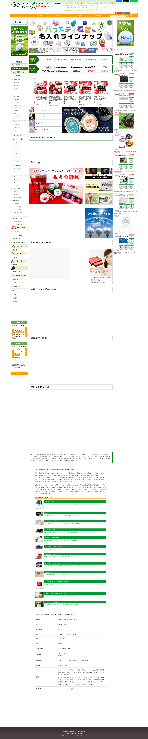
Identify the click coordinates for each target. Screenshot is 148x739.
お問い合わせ (98, 16)
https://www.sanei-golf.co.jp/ (65, 689)
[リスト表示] (130, 16)
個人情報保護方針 (81, 731)
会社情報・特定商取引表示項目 (69, 731)
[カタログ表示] (133, 16)
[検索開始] (125, 16)
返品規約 (79, 16)
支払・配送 (59, 16)
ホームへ (19, 16)
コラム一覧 (19, 373)
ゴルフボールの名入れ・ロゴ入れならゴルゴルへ (74, 733)
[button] (126, 54)
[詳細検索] (127, 16)
